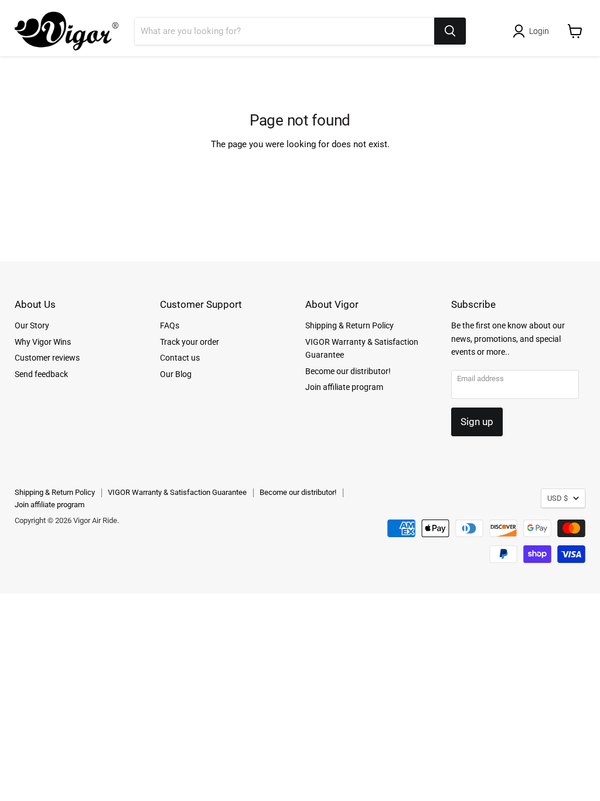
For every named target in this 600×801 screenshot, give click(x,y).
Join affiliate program (344, 387)
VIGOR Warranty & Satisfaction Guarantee (177, 492)
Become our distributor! (348, 371)
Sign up (477, 421)
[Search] (450, 31)
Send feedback (41, 374)
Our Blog (176, 374)
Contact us (180, 357)
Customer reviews (47, 357)
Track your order (189, 342)
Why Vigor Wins (43, 342)
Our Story (32, 325)
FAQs (169, 325)
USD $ (557, 498)
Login (539, 31)
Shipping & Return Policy (349, 325)
